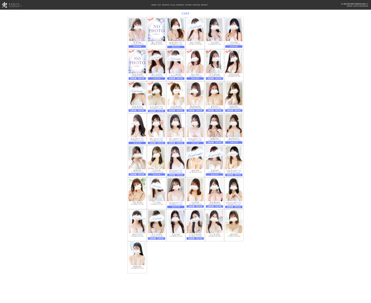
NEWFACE (166, 5)
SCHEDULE (180, 5)
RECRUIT (204, 5)
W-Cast (173, 5)
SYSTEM (188, 5)
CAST (159, 5)
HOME (153, 5)
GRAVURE (196, 5)
